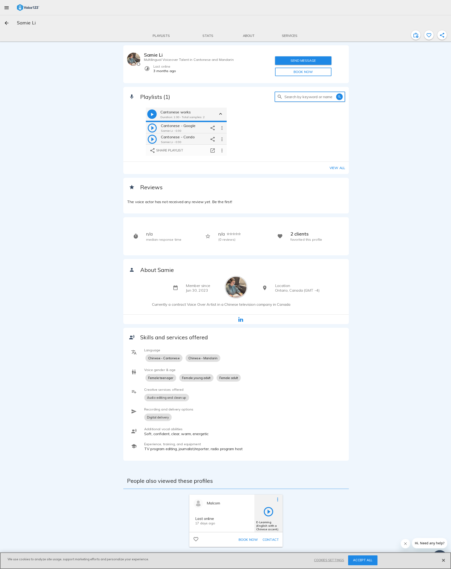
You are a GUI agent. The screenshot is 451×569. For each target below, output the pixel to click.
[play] (152, 127)
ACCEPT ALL (362, 560)
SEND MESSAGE (303, 60)
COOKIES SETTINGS (329, 560)
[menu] (6, 7)
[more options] (222, 127)
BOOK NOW (303, 72)
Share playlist (169, 150)
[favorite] (429, 35)
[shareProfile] (442, 35)
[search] (279, 96)
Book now (248, 540)
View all (337, 168)
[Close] (443, 560)
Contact (271, 540)
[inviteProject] (415, 35)
